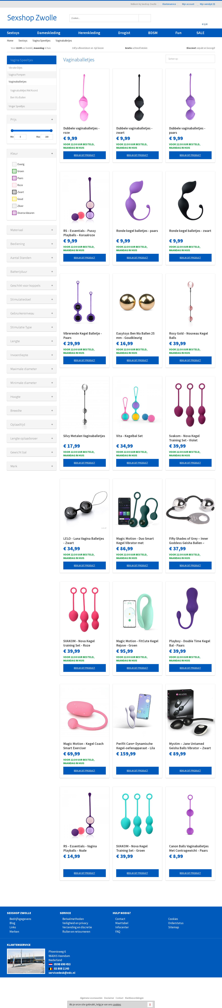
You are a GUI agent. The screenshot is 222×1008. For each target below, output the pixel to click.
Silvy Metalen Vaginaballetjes (84, 436)
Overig (20, 164)
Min (12, 136)
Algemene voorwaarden (91, 998)
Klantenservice (169, 4)
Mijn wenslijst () (207, 4)
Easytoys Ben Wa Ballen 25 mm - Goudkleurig (135, 335)
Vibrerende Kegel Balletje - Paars (82, 335)
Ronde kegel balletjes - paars (137, 231)
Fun (178, 32)
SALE (200, 32)
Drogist (124, 32)
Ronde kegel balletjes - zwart (190, 231)
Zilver (20, 206)
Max (38, 136)
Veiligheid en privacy (75, 923)
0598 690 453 (62, 964)
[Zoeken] (145, 18)
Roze (20, 185)
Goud (20, 199)
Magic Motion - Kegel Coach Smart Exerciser (83, 746)
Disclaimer (109, 998)
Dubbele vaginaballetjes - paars (187, 130)
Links (13, 927)
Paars (20, 178)
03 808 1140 (61, 968)
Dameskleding (48, 32)
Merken (14, 931)
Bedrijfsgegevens (20, 919)
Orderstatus (175, 923)
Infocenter (122, 927)
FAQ (117, 931)
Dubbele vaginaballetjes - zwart (134, 130)
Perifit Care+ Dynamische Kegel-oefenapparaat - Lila (135, 746)
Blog (12, 923)
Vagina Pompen (17, 74)
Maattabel (121, 923)
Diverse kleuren (25, 213)
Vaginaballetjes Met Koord (24, 90)
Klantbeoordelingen (134, 998)
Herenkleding (89, 32)
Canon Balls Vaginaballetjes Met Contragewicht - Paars (189, 848)
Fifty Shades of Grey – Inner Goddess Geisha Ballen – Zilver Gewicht (188, 540)
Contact (120, 919)
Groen (20, 171)
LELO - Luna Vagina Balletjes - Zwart (83, 540)
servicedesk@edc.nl (62, 973)
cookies (117, 1004)
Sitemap (173, 927)
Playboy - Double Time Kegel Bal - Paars (189, 643)
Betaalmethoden (73, 919)
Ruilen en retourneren (76, 931)
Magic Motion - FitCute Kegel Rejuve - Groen (137, 643)
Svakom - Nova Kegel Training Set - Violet (184, 438)
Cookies (173, 919)
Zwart (20, 192)
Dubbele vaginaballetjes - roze (81, 130)
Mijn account (188, 4)
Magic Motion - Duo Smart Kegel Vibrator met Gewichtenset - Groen (135, 540)
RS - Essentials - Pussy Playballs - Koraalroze (79, 233)
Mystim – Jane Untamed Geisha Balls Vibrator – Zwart (190, 746)
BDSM (152, 32)
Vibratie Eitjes (15, 67)
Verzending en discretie (77, 927)
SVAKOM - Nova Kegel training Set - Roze (79, 643)
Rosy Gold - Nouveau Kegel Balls (188, 335)
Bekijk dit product (84, 155)
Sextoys (13, 32)
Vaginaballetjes (18, 81)
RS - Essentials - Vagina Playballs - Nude (80, 848)
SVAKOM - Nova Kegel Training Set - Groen (132, 848)
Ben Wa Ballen (18, 97)
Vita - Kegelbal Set (129, 436)
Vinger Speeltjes (17, 106)
